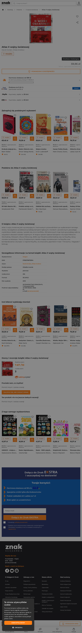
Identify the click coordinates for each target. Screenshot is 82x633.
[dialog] (18, 614)
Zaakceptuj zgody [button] (18, 623)
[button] (18, 627)
